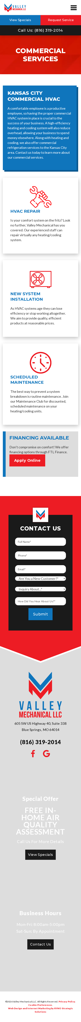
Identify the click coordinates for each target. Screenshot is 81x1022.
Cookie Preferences (40, 1005)
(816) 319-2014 (40, 741)
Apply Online (27, 460)
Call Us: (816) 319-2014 (40, 30)
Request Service (61, 20)
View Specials (20, 20)
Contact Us (40, 944)
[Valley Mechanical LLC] (15, 7)
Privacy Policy (67, 1001)
